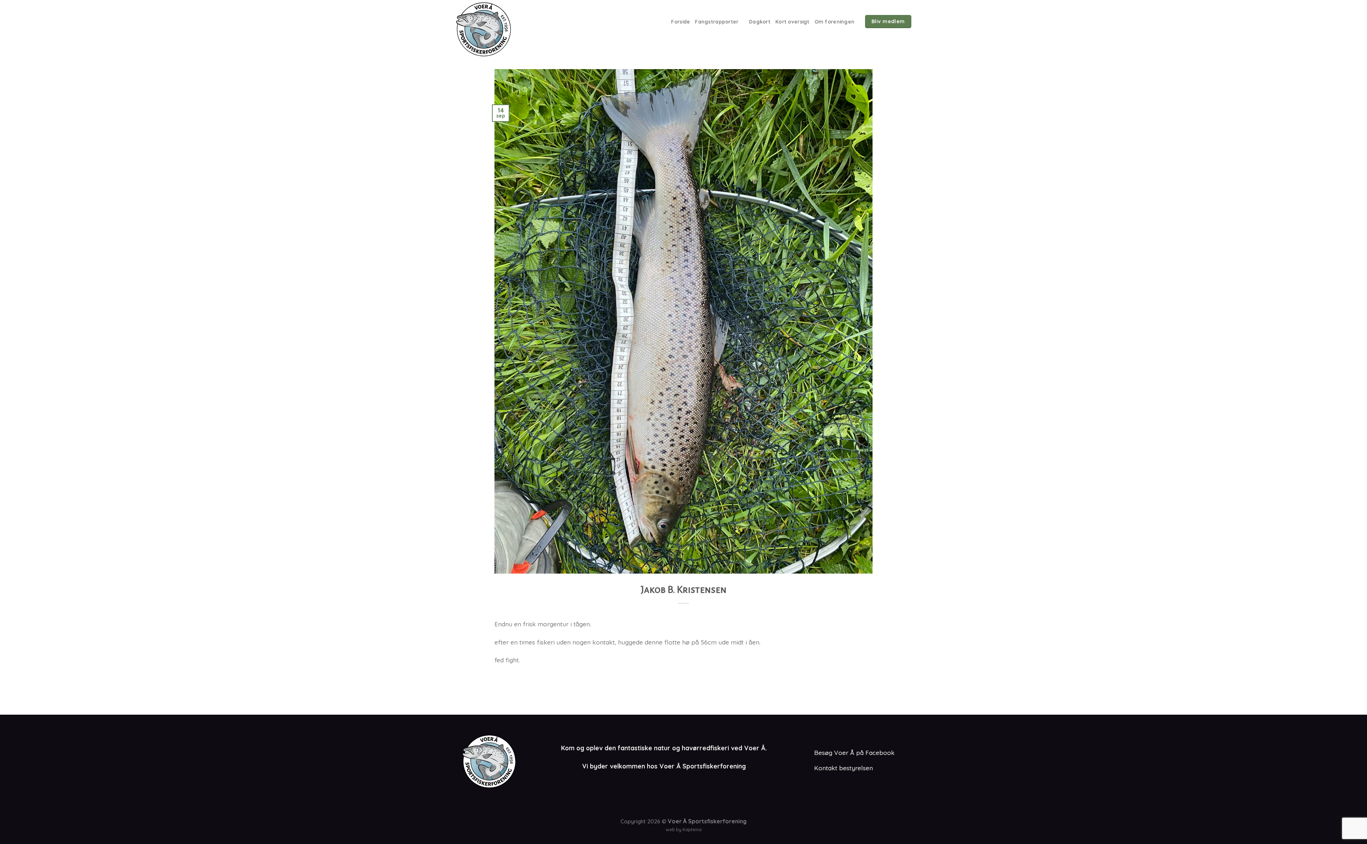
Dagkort (759, 22)
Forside (680, 22)
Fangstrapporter (716, 22)
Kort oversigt (792, 22)
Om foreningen (835, 22)
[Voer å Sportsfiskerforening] (494, 29)
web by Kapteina (684, 829)
